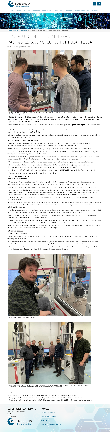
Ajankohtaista (23, 30)
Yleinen (16, 30)
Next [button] (108, 20)
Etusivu (10, 30)
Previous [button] (2, 20)
